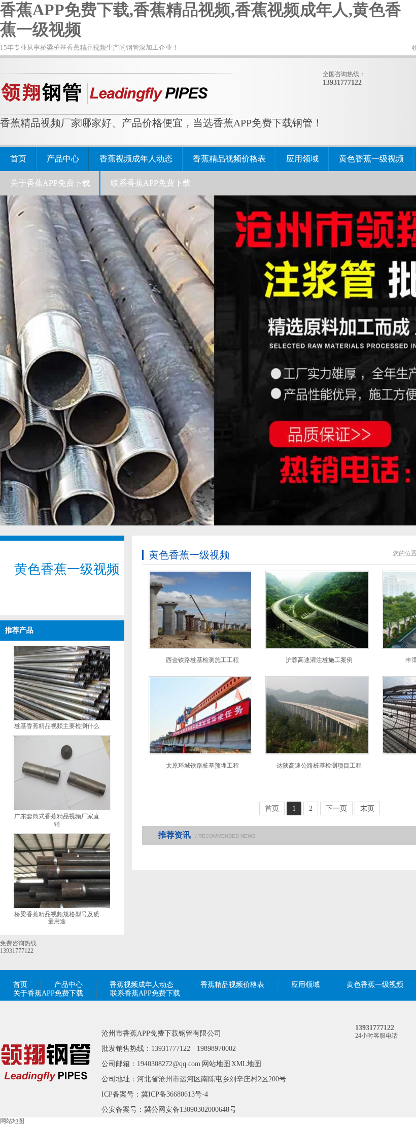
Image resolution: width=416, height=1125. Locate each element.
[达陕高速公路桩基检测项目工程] (317, 715)
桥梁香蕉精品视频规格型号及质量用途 (56, 918)
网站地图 (216, 1064)
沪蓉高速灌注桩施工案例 (319, 660)
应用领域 (302, 158)
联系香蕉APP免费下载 (151, 183)
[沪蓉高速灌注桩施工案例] (317, 610)
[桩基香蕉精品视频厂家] (45, 1096)
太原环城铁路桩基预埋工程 (202, 765)
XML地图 (246, 1064)
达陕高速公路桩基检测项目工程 (319, 765)
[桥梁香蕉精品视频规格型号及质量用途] (62, 907)
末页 (367, 808)
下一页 (336, 808)
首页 (18, 158)
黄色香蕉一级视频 (371, 158)
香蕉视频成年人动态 (135, 158)
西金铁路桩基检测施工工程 (202, 660)
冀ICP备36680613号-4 (174, 1094)
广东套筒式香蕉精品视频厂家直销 (56, 820)
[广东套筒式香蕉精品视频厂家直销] (62, 809)
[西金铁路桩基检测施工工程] (200, 610)
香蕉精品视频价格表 (229, 158)
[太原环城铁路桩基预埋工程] (200, 715)
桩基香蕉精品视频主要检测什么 (56, 726)
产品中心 (63, 158)
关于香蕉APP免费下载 (50, 183)
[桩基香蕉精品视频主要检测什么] (62, 718)
